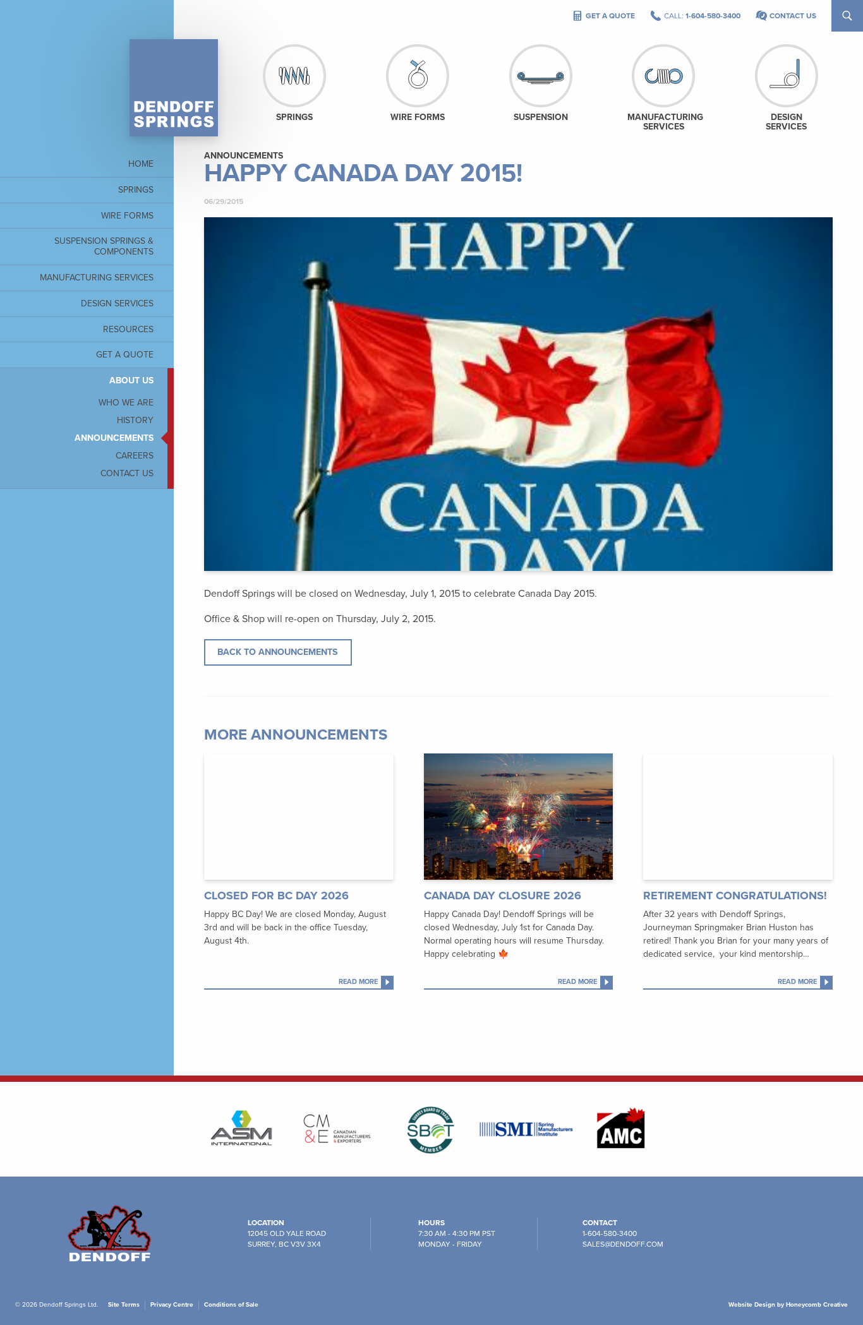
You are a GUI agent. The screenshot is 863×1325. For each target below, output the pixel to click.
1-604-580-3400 (609, 1233)
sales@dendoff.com (622, 1244)
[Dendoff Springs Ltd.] (174, 87)
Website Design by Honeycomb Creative (788, 1305)
